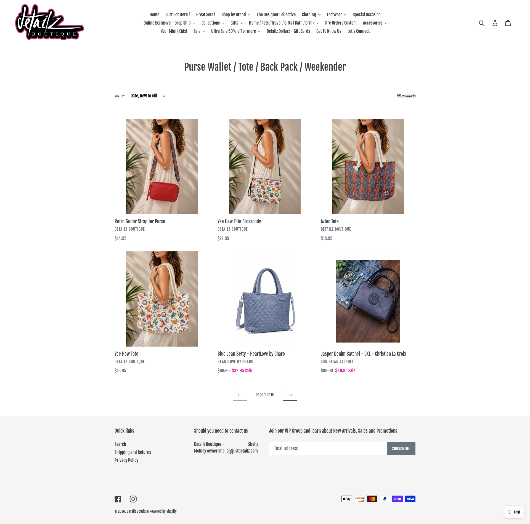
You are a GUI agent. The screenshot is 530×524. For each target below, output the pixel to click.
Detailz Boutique (138, 511)
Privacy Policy (126, 460)
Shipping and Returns (133, 452)
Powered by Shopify (163, 511)
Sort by (120, 96)
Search (120, 444)
